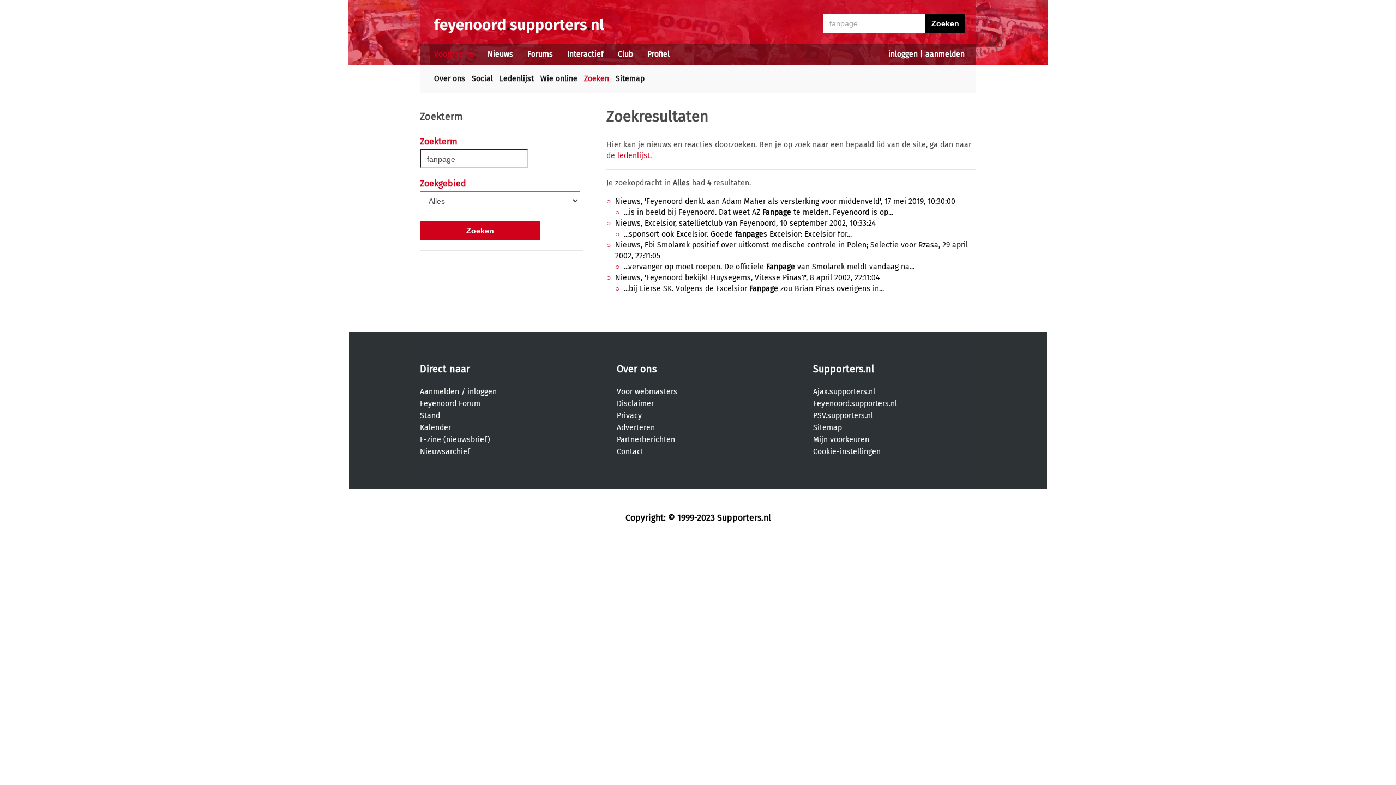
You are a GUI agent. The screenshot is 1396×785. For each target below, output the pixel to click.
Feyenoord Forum (450, 403)
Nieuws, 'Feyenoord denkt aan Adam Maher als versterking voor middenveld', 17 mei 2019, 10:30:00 (785, 201)
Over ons (449, 78)
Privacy (629, 415)
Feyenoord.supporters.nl (855, 403)
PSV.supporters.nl (843, 415)
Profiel (658, 54)
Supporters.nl (843, 369)
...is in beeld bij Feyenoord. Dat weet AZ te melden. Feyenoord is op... (758, 212)
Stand (430, 415)
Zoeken (596, 78)
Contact (630, 451)
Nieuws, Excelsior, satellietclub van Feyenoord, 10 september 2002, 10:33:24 (745, 223)
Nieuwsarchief (445, 451)
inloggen (903, 54)
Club (625, 54)
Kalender (435, 427)
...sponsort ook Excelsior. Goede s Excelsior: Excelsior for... (738, 234)
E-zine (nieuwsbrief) (455, 439)
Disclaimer (635, 403)
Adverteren (636, 427)
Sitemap (630, 78)
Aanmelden (439, 391)
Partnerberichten (646, 439)
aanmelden (945, 54)
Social (482, 78)
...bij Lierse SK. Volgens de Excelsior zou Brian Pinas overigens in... (754, 288)
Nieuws (500, 54)
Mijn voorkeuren (841, 439)
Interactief (585, 54)
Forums (540, 54)
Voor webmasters (647, 391)
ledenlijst (633, 155)
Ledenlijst (517, 78)
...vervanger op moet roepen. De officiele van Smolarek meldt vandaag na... (769, 266)
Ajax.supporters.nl (844, 391)
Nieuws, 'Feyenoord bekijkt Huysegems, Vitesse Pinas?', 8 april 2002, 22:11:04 (747, 277)
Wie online (558, 78)
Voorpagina (453, 54)
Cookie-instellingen (847, 451)
